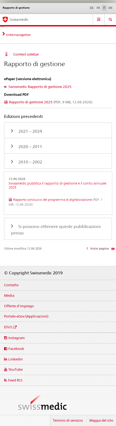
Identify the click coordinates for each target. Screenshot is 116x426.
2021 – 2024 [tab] (29, 131)
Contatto (11, 285)
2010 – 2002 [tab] (29, 162)
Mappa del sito (101, 420)
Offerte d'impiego (19, 306)
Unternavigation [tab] (18, 35)
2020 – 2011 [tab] (29, 146)
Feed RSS (15, 380)
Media (9, 295)
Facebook (16, 348)
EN (110, 8)
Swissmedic (18, 19)
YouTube (15, 369)
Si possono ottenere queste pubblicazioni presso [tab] (56, 230)
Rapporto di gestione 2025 (50, 102)
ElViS (8, 327)
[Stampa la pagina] (112, 250)
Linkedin (15, 359)
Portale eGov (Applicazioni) (26, 316)
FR (98, 8)
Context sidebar (26, 54)
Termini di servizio (68, 420)
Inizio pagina (99, 248)
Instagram (16, 338)
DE (92, 8)
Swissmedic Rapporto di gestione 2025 (39, 86)
